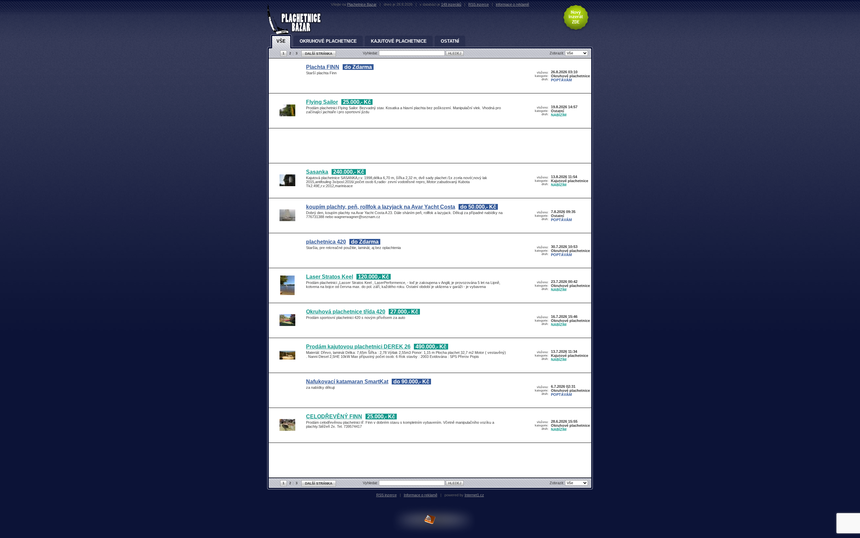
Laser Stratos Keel (329, 277)
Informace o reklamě (420, 495)
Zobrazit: (557, 53)
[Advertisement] (428, 147)
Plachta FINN (322, 67)
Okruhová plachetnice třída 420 (345, 312)
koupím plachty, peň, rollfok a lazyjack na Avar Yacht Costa (380, 207)
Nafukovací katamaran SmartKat (347, 381)
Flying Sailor (322, 102)
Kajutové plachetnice (399, 41)
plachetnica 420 (326, 242)
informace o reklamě (512, 4)
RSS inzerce (478, 4)
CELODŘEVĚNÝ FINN (334, 416)
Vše (281, 41)
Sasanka (317, 172)
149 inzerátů (451, 4)
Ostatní (450, 41)
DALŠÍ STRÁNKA (318, 53)
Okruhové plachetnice (328, 41)
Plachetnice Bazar (362, 4)
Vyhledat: (371, 53)
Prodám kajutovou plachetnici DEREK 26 (358, 346)
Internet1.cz (474, 495)
